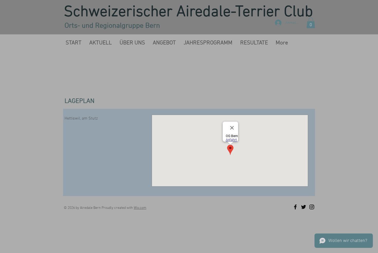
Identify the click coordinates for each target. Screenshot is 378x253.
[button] (310, 22)
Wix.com (140, 208)
